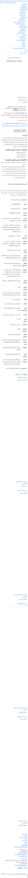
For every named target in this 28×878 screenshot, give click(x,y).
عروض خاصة (24, 6)
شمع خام (23, 28)
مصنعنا (23, 43)
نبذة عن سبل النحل (23, 837)
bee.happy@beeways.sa (21, 865)
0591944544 (24, 863)
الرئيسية (19, 57)
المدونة (25, 843)
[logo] (24, 4)
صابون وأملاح (22, 20)
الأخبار (23, 46)
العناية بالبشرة (24, 17)
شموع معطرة (22, 32)
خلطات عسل (22, 14)
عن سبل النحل (24, 38)
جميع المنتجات (24, 7)
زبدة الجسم (22, 25)
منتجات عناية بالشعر (20, 23)
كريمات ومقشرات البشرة (19, 22)
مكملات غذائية (22, 36)
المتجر (15, 57)
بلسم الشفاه (22, 19)
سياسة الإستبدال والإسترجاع (21, 854)
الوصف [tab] (23, 130)
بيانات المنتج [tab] (17, 130)
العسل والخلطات (23, 9)
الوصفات (23, 45)
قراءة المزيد (23, 486)
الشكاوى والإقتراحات (22, 853)
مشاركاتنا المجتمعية (20, 40)
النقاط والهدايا (24, 845)
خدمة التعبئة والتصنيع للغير (19, 48)
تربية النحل (24, 35)
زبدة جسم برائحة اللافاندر (21, 481)
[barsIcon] (26, 4)
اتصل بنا (25, 838)
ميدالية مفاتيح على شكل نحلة (20, 594)
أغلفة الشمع (22, 30)
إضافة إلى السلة (22, 599)
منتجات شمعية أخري (20, 33)
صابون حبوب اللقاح (23, 820)
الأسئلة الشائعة (24, 851)
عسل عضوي (22, 12)
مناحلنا (23, 41)
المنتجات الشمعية (23, 27)
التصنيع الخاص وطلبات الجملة (20, 847)
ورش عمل (24, 840)
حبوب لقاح (22, 15)
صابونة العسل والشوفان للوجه (20, 707)
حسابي (25, 835)
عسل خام (23, 10)
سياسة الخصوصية (23, 856)
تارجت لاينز (6, 874)
